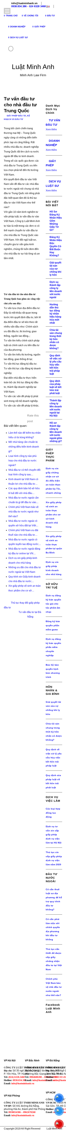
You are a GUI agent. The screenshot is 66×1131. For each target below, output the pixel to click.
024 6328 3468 (37, 6)
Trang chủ (11, 16)
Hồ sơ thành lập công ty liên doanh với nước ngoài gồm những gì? (56, 432)
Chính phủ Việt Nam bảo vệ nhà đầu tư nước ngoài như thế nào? (54, 987)
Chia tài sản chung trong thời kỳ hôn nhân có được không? (56, 339)
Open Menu (7, 11)
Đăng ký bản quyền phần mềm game (53, 625)
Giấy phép (39, 27)
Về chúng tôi (31, 16)
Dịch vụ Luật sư (19, 37)
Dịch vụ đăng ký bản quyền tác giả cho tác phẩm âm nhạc (53, 603)
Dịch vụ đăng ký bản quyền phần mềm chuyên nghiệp (53, 647)
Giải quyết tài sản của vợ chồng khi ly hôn (55, 268)
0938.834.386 (19, 6)
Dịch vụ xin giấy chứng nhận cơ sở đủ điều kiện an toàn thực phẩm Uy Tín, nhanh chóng (53, 480)
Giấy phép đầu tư (16, 116)
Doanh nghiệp (17, 27)
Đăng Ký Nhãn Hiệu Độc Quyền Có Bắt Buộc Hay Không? (56, 246)
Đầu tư (51, 16)
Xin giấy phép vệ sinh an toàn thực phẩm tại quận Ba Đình (54, 544)
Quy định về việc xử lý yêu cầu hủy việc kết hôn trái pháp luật (56, 364)
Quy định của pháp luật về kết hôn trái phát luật (55, 387)
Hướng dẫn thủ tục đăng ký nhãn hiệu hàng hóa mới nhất (55, 313)
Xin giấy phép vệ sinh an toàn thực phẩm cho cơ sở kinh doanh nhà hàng (53, 514)
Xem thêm (51, 129)
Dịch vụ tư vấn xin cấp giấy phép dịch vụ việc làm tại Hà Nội (53, 834)
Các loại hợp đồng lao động (53, 813)
